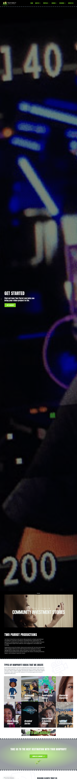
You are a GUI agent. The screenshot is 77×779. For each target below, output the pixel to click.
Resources (61, 3)
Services (54, 3)
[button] (1, 299)
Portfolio (45, 3)
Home (31, 3)
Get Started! (44, 307)
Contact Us (70, 3)
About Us (37, 3)
